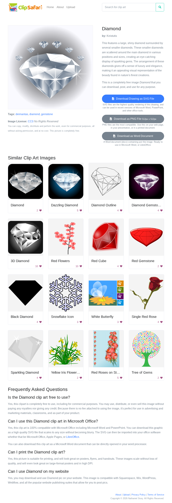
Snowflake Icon (62, 317)
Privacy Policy (139, 494)
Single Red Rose (144, 317)
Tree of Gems (142, 372)
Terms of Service (155, 494)
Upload (70, 7)
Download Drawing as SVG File (134, 98)
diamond (34, 114)
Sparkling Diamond (25, 372)
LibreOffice (72, 436)
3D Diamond (20, 261)
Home (50, 7)
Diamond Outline (103, 205)
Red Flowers (60, 261)
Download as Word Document (134, 136)
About (60, 7)
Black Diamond (22, 317)
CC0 (30, 121)
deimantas (22, 114)
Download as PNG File (134, 118)
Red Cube (98, 261)
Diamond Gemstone (147, 205)
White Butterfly (102, 317)
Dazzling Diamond (64, 205)
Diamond (17, 205)
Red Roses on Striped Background (117, 372)
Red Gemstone (143, 261)
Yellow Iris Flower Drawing (70, 372)
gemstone (47, 114)
